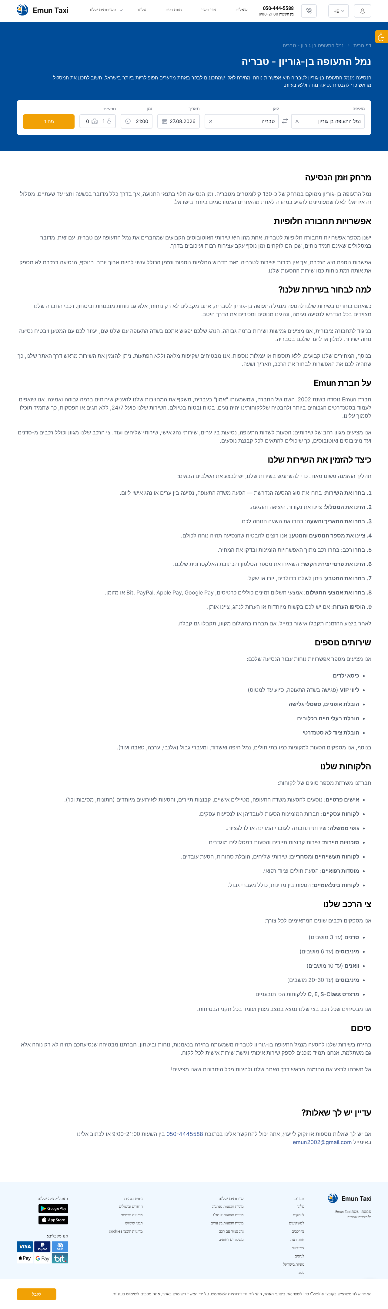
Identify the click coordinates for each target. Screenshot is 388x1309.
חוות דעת (174, 9)
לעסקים (298, 1215)
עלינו (142, 9)
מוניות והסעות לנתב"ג (228, 1215)
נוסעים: (109, 109)
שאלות (242, 9)
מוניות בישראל (293, 1264)
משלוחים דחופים (231, 1239)
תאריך (194, 108)
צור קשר (208, 9)
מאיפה (359, 108)
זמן (149, 108)
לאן (276, 108)
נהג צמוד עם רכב (231, 1231)
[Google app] (53, 1208)
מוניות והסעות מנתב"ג (228, 1206)
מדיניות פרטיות (132, 1215)
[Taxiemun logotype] (42, 11)
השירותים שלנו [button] (103, 9)
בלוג (301, 1272)
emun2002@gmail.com (322, 1142)
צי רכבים (298, 1231)
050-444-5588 (278, 8)
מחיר (49, 121)
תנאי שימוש (134, 1223)
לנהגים (299, 1256)
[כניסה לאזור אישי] (362, 11)
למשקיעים (296, 1223)
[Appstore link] (53, 1219)
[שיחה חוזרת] (309, 11)
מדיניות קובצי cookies (126, 1231)
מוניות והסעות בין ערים (227, 1223)
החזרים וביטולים (131, 1206)
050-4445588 (184, 1134)
